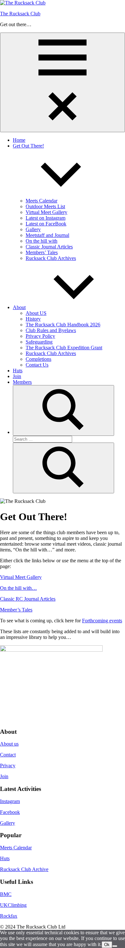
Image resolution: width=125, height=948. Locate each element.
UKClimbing (13, 905)
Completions (38, 359)
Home (19, 140)
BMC (6, 894)
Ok (107, 944)
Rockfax (8, 916)
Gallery (33, 229)
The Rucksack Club (20, 13)
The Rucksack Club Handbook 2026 (63, 324)
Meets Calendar (41, 200)
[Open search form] (63, 410)
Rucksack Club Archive (24, 869)
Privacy (7, 765)
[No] (114, 946)
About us (9, 744)
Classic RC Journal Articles (27, 599)
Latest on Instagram (45, 218)
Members (22, 382)
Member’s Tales (16, 609)
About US (36, 313)
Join (17, 376)
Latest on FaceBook (46, 223)
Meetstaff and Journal (47, 235)
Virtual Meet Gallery (46, 212)
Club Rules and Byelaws (51, 330)
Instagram (10, 801)
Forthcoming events (102, 620)
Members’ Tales (42, 252)
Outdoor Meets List (45, 206)
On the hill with (41, 241)
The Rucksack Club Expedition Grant (64, 347)
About (19, 307)
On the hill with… (18, 588)
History (33, 319)
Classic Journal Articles (49, 246)
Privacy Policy (40, 336)
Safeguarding (39, 342)
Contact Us (37, 365)
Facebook (10, 812)
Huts (17, 370)
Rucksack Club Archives (51, 258)
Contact (8, 754)
